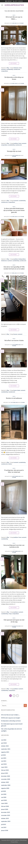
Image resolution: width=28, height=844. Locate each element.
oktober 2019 (5, 818)
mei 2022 (3, 740)
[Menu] (2, 5)
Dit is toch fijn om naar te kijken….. (14, 18)
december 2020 (5, 776)
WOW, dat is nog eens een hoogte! (10, 718)
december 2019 (5, 812)
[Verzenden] (25, 705)
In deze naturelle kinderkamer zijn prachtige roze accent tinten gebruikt (14, 210)
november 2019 (5, 815)
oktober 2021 (5, 746)
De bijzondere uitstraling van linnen (14, 78)
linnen (20, 67)
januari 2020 (4, 809)
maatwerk (3, 69)
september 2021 (5, 749)
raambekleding (9, 69)
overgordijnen (4, 145)
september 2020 (5, 785)
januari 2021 (4, 773)
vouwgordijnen (4, 71)
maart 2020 (4, 803)
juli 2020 (3, 791)
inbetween (16, 67)
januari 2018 (4, 830)
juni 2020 (3, 794)
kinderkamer (4, 260)
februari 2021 (5, 770)
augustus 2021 (5, 752)
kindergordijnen (22, 259)
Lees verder (14, 63)
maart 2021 (4, 767)
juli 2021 (3, 755)
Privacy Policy (14, 842)
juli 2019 (3, 824)
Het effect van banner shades (14, 340)
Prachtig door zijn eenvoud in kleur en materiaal (14, 471)
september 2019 (5, 821)
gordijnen (16, 143)
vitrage (10, 613)
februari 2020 (5, 806)
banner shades (17, 390)
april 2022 (4, 743)
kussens (15, 334)
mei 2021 (3, 761)
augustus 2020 (5, 788)
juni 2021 (3, 758)
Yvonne (21, 23)
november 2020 (5, 779)
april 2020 (4, 800)
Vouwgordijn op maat (14, 151)
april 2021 (4, 764)
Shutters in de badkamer (14, 398)
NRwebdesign (23, 840)
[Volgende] (17, 695)
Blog (14, 15)
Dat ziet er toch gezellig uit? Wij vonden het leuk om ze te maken (14, 268)
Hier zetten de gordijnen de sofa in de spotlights (11, 730)
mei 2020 (3, 797)
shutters (10, 464)
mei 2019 (3, 827)
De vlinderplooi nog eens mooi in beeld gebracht (11, 725)
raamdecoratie (16, 69)
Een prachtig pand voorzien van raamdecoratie (14, 546)
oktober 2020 (5, 782)
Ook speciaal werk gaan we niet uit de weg (14, 621)
